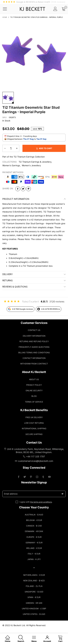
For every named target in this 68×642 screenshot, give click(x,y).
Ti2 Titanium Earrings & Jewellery (35, 161)
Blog (34, 396)
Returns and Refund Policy (34, 341)
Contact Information (34, 358)
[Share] (17, 188)
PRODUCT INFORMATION (15, 199)
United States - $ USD (34, 614)
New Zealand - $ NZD (34, 580)
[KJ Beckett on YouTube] (49, 477)
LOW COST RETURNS (34, 423)
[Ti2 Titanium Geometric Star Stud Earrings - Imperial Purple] (34, 54)
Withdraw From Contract (34, 363)
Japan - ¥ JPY (34, 559)
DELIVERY (7, 274)
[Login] (55, 9)
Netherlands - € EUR (34, 575)
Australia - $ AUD (34, 514)
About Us (34, 379)
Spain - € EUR (34, 597)
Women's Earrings (11, 165)
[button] (5, 148)
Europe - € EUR (34, 537)
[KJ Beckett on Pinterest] (31, 477)
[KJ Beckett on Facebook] (19, 477)
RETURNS (7, 280)
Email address (11, 493)
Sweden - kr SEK (34, 603)
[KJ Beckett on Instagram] (37, 477)
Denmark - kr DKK (34, 531)
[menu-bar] (6, 8)
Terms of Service (34, 402)
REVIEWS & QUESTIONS (15, 286)
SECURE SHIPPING (34, 434)
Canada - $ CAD (34, 526)
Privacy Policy (34, 385)
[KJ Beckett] (32, 9)
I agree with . (35, 502)
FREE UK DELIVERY (34, 417)
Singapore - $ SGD (34, 592)
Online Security (34, 390)
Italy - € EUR (34, 554)
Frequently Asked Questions (34, 347)
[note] (34, 2)
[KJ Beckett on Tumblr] (43, 477)
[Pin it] (28, 188)
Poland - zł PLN (34, 586)
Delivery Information (34, 336)
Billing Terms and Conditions (34, 352)
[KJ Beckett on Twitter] (25, 477)
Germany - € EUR (34, 542)
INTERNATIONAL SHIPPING (34, 428)
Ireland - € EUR (34, 548)
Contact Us (34, 330)
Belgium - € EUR (34, 520)
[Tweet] (23, 188)
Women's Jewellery (31, 165)
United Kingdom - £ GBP (34, 608)
